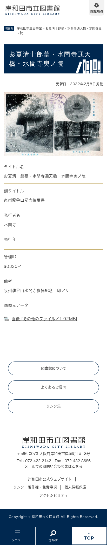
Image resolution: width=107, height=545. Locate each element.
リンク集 (53, 406)
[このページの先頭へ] (89, 536)
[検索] (53, 536)
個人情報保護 (75, 487)
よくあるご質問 (53, 387)
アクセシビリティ (53, 495)
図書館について (53, 368)
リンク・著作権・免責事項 (35, 487)
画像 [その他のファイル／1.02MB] (44, 319)
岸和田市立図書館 (29, 28)
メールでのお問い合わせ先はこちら (54, 466)
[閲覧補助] (96, 8)
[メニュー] (17, 536)
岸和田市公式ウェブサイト (50, 479)
